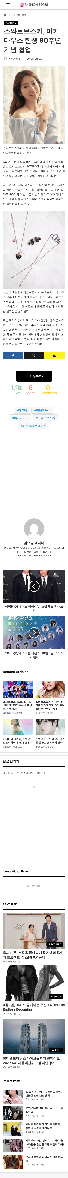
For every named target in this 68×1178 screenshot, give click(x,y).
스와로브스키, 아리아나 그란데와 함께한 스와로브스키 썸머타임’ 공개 (50, 705)
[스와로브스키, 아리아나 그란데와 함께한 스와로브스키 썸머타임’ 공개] (50, 689)
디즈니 (22, 410)
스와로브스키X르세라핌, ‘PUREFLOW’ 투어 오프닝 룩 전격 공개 (17, 705)
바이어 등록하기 (34, 376)
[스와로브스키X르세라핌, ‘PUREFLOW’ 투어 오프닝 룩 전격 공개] (18, 689)
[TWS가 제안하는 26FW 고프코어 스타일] (13, 1113)
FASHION (20, 15)
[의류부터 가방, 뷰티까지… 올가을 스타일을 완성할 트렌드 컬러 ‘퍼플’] (13, 1145)
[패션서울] (34, 5)
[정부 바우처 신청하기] (54, 355)
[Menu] (8, 6)
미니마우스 (43, 410)
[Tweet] (34, 355)
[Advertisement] (34, 474)
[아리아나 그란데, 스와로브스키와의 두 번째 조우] (18, 727)
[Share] (13, 355)
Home (9, 15)
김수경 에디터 (15, 58)
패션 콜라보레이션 (34, 426)
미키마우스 (21, 418)
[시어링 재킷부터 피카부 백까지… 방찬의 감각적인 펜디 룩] (13, 1129)
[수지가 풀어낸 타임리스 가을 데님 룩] (13, 1162)
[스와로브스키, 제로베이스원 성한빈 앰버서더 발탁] (50, 727)
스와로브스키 (46, 418)
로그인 (29, 772)
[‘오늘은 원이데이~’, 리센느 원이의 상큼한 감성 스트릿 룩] (13, 1097)
